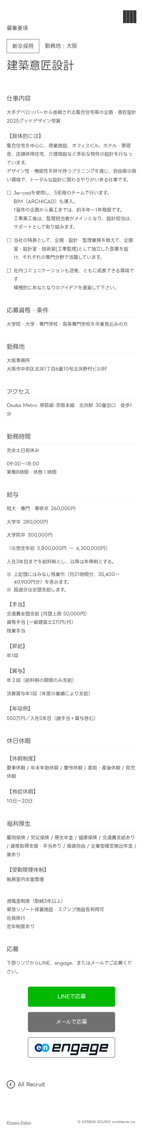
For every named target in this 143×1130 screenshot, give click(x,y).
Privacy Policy (19, 1122)
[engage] (71, 1047)
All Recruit (31, 1084)
